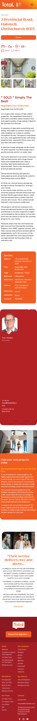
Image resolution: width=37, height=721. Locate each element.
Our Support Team (8, 701)
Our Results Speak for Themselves (7, 661)
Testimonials (6, 688)
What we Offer (7, 682)
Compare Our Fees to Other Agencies (8, 653)
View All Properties (24, 680)
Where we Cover (7, 665)
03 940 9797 (22, 700)
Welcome (5, 649)
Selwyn (20, 655)
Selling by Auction (7, 691)
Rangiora (21, 652)
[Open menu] (32, 4)
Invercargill (21, 666)
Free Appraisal (6, 680)
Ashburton (21, 672)
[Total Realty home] (12, 4)
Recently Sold (6, 685)
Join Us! (4, 710)
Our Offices (5, 704)
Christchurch (22, 649)
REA (3, 707)
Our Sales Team (7, 657)
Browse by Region (23, 682)
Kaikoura (21, 669)
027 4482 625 (5, 400)
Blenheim (21, 660)
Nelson (20, 658)
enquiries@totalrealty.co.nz (26, 703)
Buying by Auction (23, 685)
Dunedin (20, 663)
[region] (18, 73)
